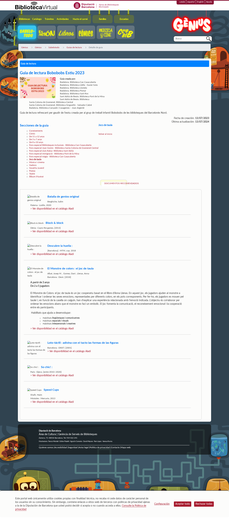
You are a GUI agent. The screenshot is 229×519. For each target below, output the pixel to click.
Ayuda (209, 2)
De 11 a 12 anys (36, 136)
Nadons (32, 165)
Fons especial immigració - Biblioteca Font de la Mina (54, 154)
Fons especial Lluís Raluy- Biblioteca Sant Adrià (51, 151)
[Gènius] (191, 23)
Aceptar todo (182, 504)
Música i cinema (36, 162)
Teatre (32, 174)
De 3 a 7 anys (35, 139)
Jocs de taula (35, 159)
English (200, 2)
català (182, 2)
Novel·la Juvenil (36, 168)
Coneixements (36, 131)
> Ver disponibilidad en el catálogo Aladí (52, 209)
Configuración (162, 504)
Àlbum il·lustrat (36, 177)
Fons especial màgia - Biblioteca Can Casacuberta (52, 156)
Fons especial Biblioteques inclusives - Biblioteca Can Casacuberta (60, 145)
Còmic (32, 134)
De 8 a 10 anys (36, 142)
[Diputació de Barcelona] (96, 5)
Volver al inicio (105, 134)
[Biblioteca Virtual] (36, 5)
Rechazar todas (204, 504)
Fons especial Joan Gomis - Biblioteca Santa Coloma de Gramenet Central (63, 148)
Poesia (32, 171)
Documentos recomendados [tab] (115, 183)
